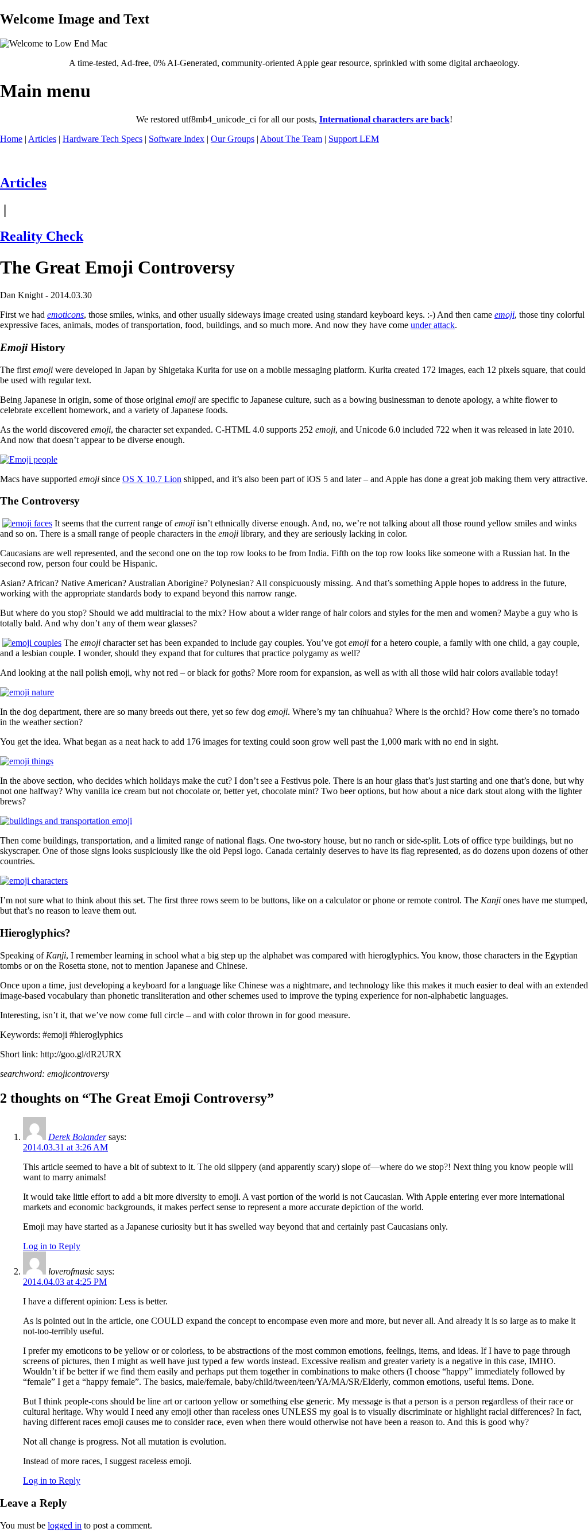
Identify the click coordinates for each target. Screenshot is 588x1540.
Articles (42, 139)
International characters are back (384, 119)
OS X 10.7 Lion (151, 479)
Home (11, 139)
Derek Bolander (77, 1137)
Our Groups (232, 139)
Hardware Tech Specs (102, 139)
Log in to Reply (51, 1246)
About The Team (291, 139)
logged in (65, 1525)
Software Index (176, 139)
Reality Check (41, 236)
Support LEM (353, 139)
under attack (433, 325)
